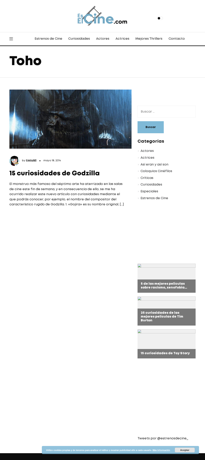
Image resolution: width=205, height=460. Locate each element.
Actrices (122, 38)
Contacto (177, 38)
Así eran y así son (154, 164)
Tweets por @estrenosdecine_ (163, 438)
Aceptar (184, 450)
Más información (161, 450)
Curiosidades (79, 38)
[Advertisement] (164, 233)
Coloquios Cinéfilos (156, 171)
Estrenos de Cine (48, 38)
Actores (102, 38)
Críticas (147, 178)
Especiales (149, 191)
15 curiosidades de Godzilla (54, 174)
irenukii (31, 160)
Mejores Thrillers (148, 38)
